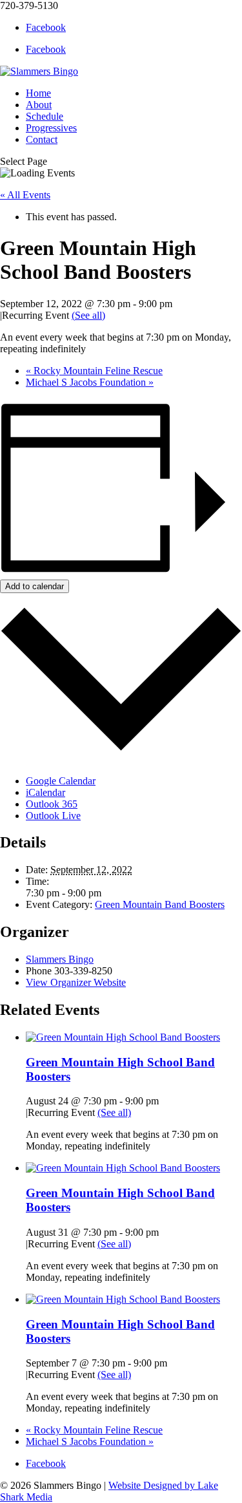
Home (38, 93)
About (39, 104)
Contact (41, 139)
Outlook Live (53, 815)
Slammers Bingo (60, 959)
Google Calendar (61, 780)
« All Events (25, 194)
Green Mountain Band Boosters (160, 904)
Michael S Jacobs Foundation (90, 382)
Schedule (44, 116)
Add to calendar (34, 586)
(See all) (88, 315)
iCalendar (45, 792)
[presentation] (123, 1037)
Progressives (51, 127)
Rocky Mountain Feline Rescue (94, 370)
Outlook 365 (51, 804)
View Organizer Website (76, 982)
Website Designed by (152, 1485)
